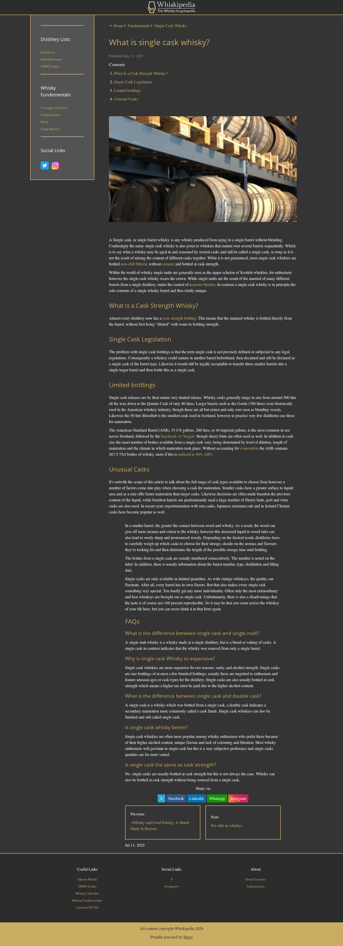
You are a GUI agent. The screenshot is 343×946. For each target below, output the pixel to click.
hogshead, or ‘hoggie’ (178, 436)
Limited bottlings (127, 90)
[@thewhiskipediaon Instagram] (56, 165)
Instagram (238, 798)
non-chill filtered (134, 263)
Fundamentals (51, 115)
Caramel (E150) (87, 907)
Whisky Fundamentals (87, 900)
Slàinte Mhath (87, 879)
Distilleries (48, 52)
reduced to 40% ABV (195, 454)
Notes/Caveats (255, 879)
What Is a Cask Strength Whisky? (140, 73)
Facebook (176, 798)
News (44, 122)
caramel (168, 263)
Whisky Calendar (87, 893)
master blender (203, 284)
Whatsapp (217, 798)
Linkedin (196, 798)
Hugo (188, 936)
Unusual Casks (126, 98)
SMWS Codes (50, 66)
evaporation (249, 448)
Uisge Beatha (50, 129)
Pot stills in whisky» (227, 825)
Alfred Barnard (51, 59)
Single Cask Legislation (133, 81)
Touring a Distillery (54, 108)
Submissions (255, 886)
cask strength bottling (179, 318)
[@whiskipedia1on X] (46, 165)
